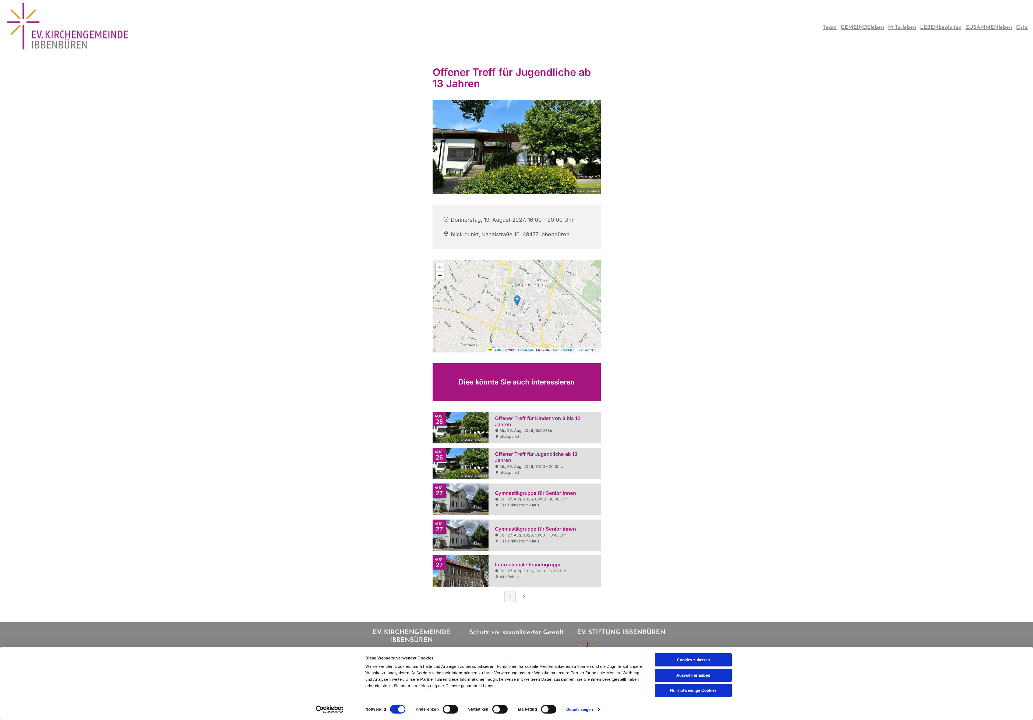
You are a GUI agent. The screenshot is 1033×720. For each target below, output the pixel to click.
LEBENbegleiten (940, 27)
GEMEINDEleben (862, 27)
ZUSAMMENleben (988, 27)
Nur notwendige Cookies (693, 690)
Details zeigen (579, 709)
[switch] (450, 709)
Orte (1022, 27)
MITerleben (902, 27)
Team (830, 27)
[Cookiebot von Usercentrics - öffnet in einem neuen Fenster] (329, 709)
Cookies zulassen (693, 660)
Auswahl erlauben (693, 675)
